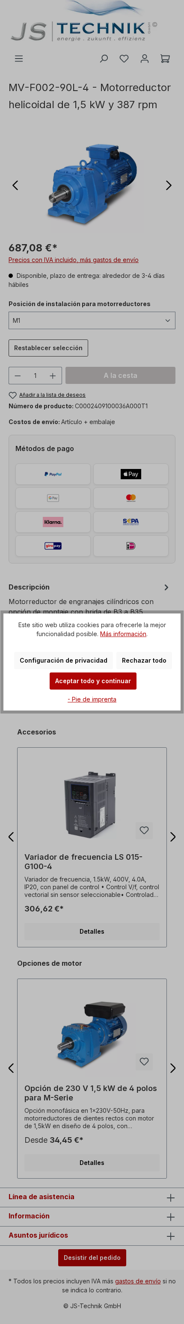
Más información (123, 633)
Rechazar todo (144, 660)
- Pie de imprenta (92, 699)
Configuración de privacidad (63, 660)
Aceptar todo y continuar (93, 680)
